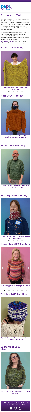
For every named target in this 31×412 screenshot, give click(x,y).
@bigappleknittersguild (7, 41)
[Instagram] (15, 408)
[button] (27, 7)
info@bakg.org (20, 404)
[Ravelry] (11, 408)
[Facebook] (20, 408)
